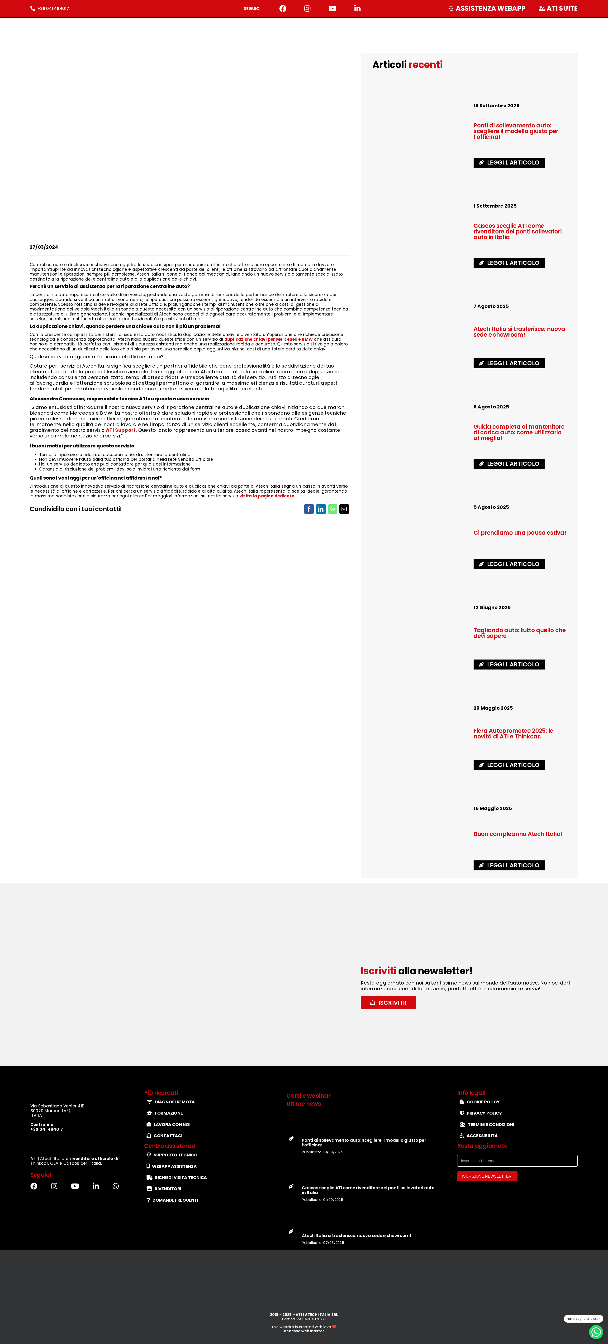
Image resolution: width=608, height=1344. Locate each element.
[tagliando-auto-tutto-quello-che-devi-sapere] (421, 405)
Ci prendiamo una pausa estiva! (520, 533)
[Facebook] (309, 509)
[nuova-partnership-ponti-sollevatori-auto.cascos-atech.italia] (421, 205)
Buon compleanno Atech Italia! (518, 834)
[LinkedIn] (321, 509)
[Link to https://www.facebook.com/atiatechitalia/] (282, 8)
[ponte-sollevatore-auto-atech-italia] (421, 104)
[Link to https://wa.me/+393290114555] (116, 1186)
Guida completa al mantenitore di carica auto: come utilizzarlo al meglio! (519, 432)
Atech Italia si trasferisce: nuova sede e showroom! (519, 332)
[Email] (344, 509)
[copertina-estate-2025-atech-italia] (421, 506)
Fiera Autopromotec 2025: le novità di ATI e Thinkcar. (513, 733)
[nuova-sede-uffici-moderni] (421, 305)
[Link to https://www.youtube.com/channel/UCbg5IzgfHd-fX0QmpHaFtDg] (332, 8)
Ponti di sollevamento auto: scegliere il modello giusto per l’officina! (516, 131)
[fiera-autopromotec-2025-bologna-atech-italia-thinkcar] (421, 707)
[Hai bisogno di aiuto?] (596, 1332)
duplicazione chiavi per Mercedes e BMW (268, 339)
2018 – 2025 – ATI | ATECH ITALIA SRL (304, 1314)
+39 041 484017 (53, 8)
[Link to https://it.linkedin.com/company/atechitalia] (357, 8)
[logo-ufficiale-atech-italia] (45, 22)
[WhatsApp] (332, 509)
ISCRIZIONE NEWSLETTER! (487, 1176)
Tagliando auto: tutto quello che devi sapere (520, 633)
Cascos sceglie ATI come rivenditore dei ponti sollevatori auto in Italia (518, 231)
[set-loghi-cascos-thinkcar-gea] (76, 1139)
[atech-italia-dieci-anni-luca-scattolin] (421, 807)
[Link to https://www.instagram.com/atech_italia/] (307, 8)
